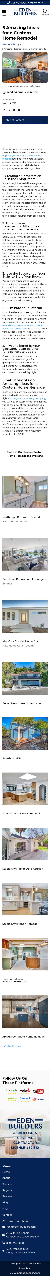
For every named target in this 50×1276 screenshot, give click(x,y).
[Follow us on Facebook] (25, 1099)
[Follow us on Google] (12, 1091)
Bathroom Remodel (14, 521)
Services (7, 1184)
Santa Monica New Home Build (21, 813)
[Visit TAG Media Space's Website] (25, 1273)
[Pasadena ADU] (24, 732)
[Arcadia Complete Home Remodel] (24, 1010)
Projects (7, 1190)
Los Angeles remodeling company (26, 398)
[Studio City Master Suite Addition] (24, 842)
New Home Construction (18, 645)
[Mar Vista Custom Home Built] (24, 615)
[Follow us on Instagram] (38, 1099)
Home (6, 44)
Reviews (7, 1196)
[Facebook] (4, 110)
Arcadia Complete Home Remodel (23, 1036)
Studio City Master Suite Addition (22, 868)
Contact (7, 1214)
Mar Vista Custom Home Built (20, 641)
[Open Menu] (4, 11)
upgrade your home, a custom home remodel (22, 157)
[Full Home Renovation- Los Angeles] (24, 553)
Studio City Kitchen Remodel (20, 923)
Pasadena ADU (11, 758)
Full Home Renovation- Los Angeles (24, 579)
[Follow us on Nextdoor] (38, 1091)
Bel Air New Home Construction (22, 703)
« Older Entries (11, 1046)
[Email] (19, 110)
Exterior (7, 583)
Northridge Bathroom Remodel (22, 517)
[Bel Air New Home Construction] (24, 677)
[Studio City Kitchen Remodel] (24, 897)
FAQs (5, 1208)
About (6, 1177)
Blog (16, 44)
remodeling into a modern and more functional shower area (22, 327)
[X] (9, 110)
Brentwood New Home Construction (14, 980)
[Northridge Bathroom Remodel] (24, 490)
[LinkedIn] (14, 110)
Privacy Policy (25, 1268)
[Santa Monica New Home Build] (24, 787)
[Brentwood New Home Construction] (24, 952)
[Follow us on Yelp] (25, 1091)
